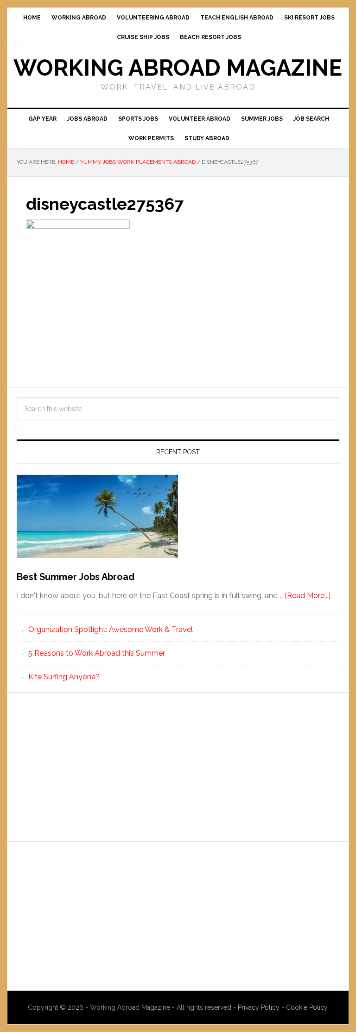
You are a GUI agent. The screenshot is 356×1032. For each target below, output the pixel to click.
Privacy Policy (259, 1007)
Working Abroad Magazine (177, 68)
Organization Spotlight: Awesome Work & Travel (110, 629)
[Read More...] (308, 595)
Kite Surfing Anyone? (64, 676)
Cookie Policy (307, 1007)
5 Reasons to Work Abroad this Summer (96, 653)
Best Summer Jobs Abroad (75, 576)
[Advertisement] (178, 767)
